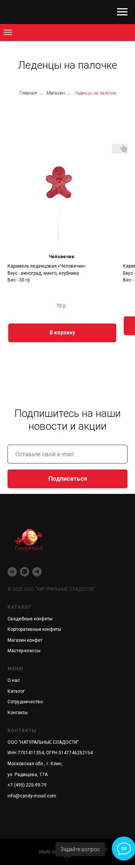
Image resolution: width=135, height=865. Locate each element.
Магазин (55, 93)
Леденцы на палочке (95, 93)
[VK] (12, 571)
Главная (28, 93)
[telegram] (37, 571)
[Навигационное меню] (122, 12)
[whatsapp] (24, 571)
